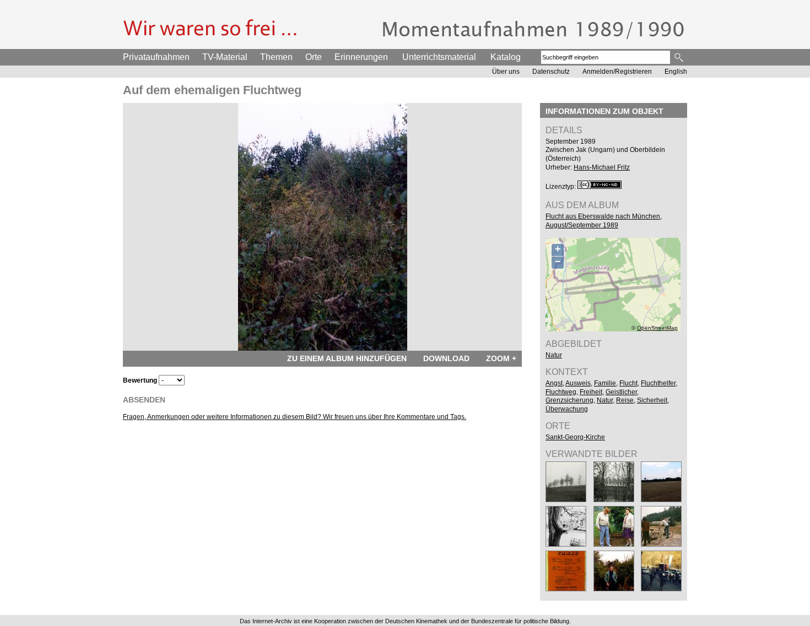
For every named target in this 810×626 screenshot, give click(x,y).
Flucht (628, 383)
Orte (313, 57)
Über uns (506, 71)
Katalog (505, 57)
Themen (276, 57)
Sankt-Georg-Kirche (575, 437)
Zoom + (501, 358)
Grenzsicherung (569, 400)
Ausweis (578, 383)
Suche (679, 57)
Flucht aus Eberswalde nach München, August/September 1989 (604, 221)
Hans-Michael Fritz (602, 167)
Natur (554, 355)
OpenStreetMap (657, 328)
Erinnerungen (361, 57)
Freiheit (591, 392)
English (676, 71)
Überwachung (567, 409)
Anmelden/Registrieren (617, 71)
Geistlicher (621, 392)
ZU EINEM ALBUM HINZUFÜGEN (347, 358)
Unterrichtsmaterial (439, 57)
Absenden (144, 399)
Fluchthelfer (658, 383)
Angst (554, 383)
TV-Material (224, 57)
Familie (605, 383)
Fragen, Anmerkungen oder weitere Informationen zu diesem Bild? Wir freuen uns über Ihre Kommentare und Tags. (294, 417)
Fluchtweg (561, 392)
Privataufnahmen (156, 57)
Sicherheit (652, 400)
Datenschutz (551, 71)
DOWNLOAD (446, 358)
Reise (625, 400)
